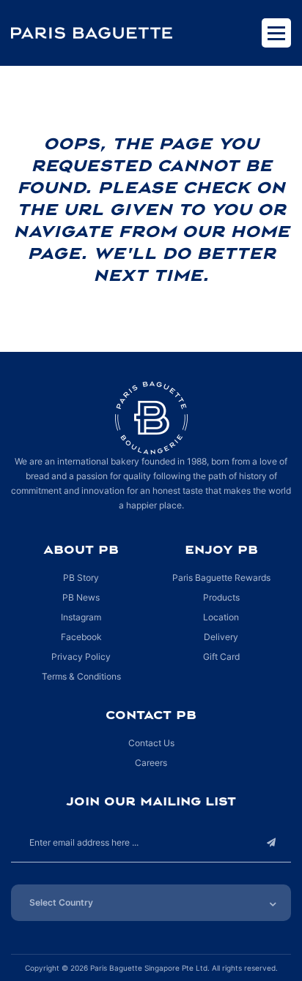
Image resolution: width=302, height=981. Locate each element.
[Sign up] (271, 842)
